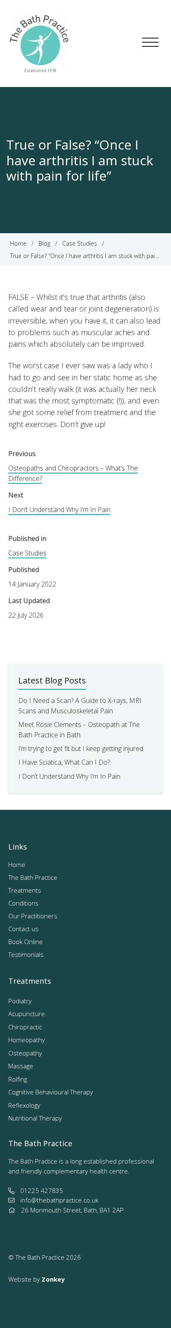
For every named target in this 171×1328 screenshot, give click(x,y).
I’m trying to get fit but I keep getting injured (80, 748)
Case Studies (27, 553)
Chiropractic (25, 1027)
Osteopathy (25, 1053)
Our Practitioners (32, 916)
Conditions (23, 903)
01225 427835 (41, 1190)
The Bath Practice (32, 877)
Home (16, 864)
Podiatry (20, 1001)
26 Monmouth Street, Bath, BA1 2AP (72, 1210)
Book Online (25, 941)
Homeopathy (26, 1040)
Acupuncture (26, 1013)
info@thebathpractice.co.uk (59, 1200)
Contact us (23, 929)
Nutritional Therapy (35, 1118)
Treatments (24, 890)
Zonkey (53, 1279)
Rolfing (17, 1079)
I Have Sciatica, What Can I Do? (64, 762)
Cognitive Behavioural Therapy (50, 1092)
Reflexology (24, 1105)
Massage (20, 1066)
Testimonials (26, 954)
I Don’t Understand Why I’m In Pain (59, 509)
